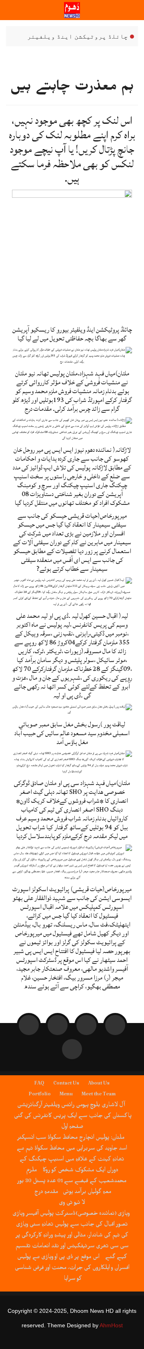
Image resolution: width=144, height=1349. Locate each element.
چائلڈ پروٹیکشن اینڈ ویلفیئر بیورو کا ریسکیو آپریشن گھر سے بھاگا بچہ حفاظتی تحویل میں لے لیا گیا (80, 36)
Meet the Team (99, 1095)
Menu (66, 1095)
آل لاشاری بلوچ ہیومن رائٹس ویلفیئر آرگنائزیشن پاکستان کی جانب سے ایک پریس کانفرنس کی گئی (73, 1112)
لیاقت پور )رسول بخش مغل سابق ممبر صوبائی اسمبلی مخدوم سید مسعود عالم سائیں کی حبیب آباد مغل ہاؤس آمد (72, 733)
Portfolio (40, 1095)
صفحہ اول (72, 1128)
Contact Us (66, 1084)
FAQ (39, 1084)
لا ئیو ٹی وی (72, 1204)
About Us (99, 1084)
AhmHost (111, 1325)
